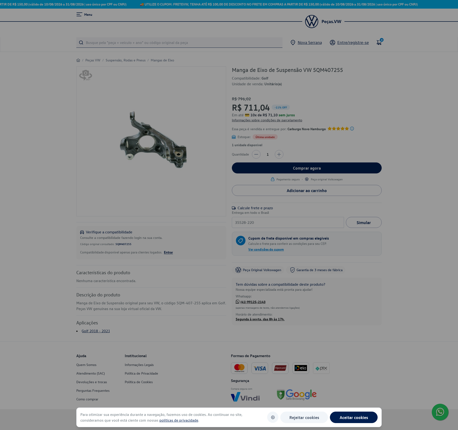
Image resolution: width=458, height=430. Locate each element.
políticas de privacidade (178, 420)
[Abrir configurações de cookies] (272, 417)
